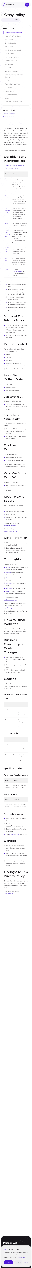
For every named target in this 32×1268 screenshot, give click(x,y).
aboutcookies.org (14, 834)
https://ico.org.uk (9, 608)
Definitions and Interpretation (13, 32)
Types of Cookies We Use (12, 84)
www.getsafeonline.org (10, 531)
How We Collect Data (11, 43)
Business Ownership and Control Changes (14, 76)
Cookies (7, 80)
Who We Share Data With (12, 57)
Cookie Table (8, 87)
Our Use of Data (9, 53)
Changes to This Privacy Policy (13, 102)
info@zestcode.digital (10, 525)
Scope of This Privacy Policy (13, 36)
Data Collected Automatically (13, 50)
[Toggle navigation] (27, 5)
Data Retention (9, 64)
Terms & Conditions (9, 114)
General (7, 98)
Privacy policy (21, 1257)
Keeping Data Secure (11, 61)
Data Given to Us (10, 46)
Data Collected (9, 39)
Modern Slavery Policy (9, 117)
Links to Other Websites (11, 71)
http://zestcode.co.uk (18, 271)
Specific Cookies (9, 91)
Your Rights (8, 68)
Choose (26, 1262)
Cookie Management (11, 95)
